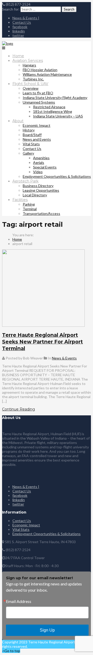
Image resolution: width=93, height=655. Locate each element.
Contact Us (21, 22)
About (18, 121)
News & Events (64, 358)
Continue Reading (18, 409)
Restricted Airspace (49, 107)
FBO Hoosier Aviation (40, 70)
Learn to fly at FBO (38, 93)
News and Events (37, 139)
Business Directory (38, 185)
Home (18, 56)
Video (38, 172)
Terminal (30, 209)
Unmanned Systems (39, 102)
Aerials (38, 162)
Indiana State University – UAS (58, 116)
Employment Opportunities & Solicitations (57, 176)
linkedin (18, 31)
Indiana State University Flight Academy (55, 97)
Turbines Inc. (33, 79)
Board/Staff (32, 134)
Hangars (29, 65)
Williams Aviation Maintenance (47, 74)
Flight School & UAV (30, 83)
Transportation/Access (41, 213)
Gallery (28, 153)
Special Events (45, 167)
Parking (29, 204)
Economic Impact (36, 125)
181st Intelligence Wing (52, 111)
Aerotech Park (25, 181)
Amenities (41, 158)
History (29, 130)
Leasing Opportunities (41, 190)
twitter (18, 35)
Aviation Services (27, 60)
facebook (19, 26)
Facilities (20, 199)
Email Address (18, 601)
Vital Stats (31, 144)
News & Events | (25, 18)
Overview (30, 88)
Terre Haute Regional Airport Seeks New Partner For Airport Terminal (42, 341)
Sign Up (47, 630)
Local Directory (35, 195)
